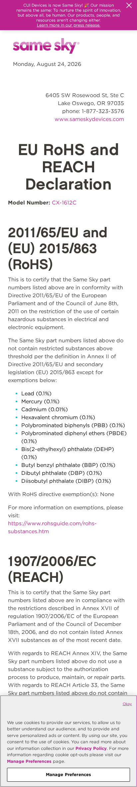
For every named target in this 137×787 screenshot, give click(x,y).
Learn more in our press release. (68, 25)
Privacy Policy (91, 748)
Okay (127, 704)
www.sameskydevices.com (89, 119)
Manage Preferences (29, 761)
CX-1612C (64, 202)
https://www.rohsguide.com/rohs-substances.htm (52, 527)
